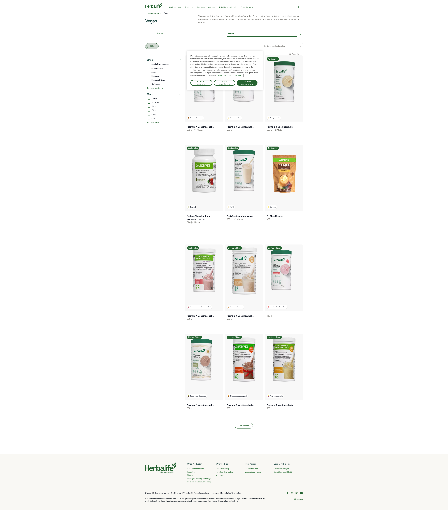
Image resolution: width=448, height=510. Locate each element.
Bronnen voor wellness (206, 7)
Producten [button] (189, 7)
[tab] (190, 34)
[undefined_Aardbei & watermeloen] (284, 283)
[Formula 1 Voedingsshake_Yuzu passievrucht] (284, 374)
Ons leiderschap (222, 469)
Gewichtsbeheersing (195, 469)
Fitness (190, 475)
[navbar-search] (297, 7)
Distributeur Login (281, 469)
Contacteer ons (251, 469)
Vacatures (220, 475)
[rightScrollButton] (300, 34)
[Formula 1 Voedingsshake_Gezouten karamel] (244, 285)
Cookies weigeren (201, 82)
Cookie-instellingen (224, 83)
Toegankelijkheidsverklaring (231, 493)
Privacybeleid (188, 493)
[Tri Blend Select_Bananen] (284, 185)
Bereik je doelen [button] (175, 7)
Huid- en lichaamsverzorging (199, 482)
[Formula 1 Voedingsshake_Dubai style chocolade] (204, 374)
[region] (225, 70)
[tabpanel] (224, 239)
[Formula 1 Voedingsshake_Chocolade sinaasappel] (244, 374)
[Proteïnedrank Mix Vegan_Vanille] (244, 185)
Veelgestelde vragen (253, 472)
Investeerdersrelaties (224, 472)
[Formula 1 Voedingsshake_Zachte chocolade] (204, 96)
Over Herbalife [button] (247, 7)
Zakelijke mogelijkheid (228, 7)
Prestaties (191, 472)
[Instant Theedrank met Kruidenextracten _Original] (204, 187)
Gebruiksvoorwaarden (161, 493)
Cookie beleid (176, 493)
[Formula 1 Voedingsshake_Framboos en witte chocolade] (204, 285)
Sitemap (148, 493)
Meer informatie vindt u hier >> (230, 75)
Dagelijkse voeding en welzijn (199, 479)
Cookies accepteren (247, 82)
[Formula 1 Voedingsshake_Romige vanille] (284, 96)
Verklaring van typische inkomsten (207, 493)
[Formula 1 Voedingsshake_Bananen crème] (244, 96)
